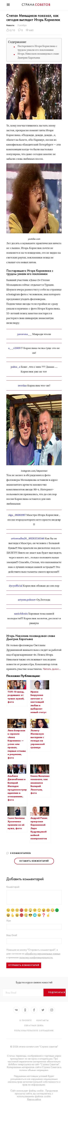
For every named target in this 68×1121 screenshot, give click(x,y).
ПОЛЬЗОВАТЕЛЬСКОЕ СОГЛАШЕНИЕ (34, 1030)
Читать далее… (52, 669)
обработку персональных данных (42, 953)
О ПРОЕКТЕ (25, 1020)
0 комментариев (20, 853)
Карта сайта (34, 1099)
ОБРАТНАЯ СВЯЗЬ (34, 1025)
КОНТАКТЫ (43, 1020)
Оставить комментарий (34, 861)
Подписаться (56, 992)
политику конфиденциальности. (36, 957)
